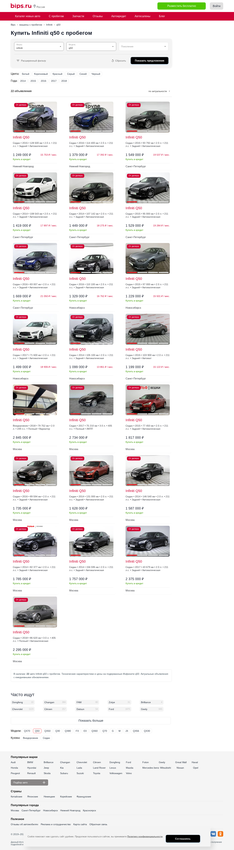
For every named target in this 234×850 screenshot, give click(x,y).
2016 (43, 81)
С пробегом (56, 16)
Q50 (37, 731)
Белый (25, 73)
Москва (15, 810)
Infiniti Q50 (21, 137)
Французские (84, 796)
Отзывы (98, 16)
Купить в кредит (21, 159)
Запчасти (78, 16)
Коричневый (41, 73)
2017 (54, 81)
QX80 (68, 731)
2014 (23, 81)
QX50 (47, 731)
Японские (32, 796)
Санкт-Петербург (31, 810)
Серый (71, 73)
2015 (33, 81)
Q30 (57, 731)
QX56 (136, 731)
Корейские (66, 796)
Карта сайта (80, 824)
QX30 (147, 731)
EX (85, 731)
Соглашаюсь (183, 838)
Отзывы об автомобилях (24, 824)
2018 (64, 81)
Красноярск (89, 810)
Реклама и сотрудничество (56, 824)
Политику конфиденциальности (145, 836)
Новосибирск (50, 810)
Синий (83, 73)
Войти (216, 6)
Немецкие (49, 796)
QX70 (27, 731)
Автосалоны (142, 16)
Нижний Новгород (70, 810)
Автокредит (118, 16)
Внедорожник (30, 738)
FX (77, 731)
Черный (95, 73)
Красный (57, 73)
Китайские (16, 796)
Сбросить (120, 60)
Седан (46, 738)
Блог (162, 16)
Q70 (104, 731)
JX (126, 731)
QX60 (94, 731)
